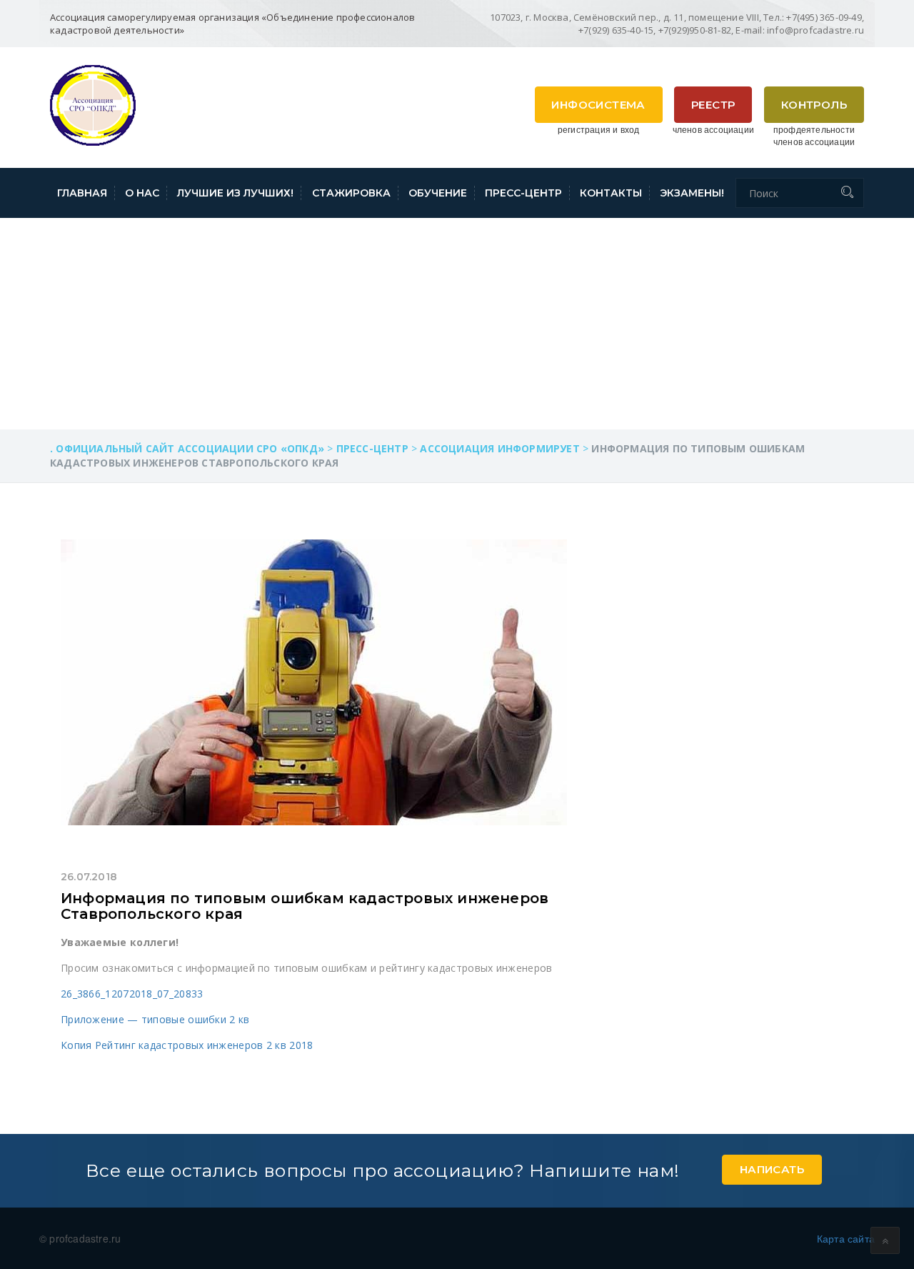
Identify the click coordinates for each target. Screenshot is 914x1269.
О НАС (142, 192)
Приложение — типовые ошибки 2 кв (155, 1019)
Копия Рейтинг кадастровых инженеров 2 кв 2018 (187, 1045)
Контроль (814, 104)
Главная (82, 192)
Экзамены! (692, 192)
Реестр (713, 104)
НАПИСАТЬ (772, 1169)
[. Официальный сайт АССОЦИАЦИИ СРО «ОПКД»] (93, 103)
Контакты (611, 192)
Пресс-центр (523, 192)
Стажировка (351, 192)
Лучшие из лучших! (235, 192)
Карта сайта (846, 1238)
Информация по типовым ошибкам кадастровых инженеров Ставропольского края (304, 906)
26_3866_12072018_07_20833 (132, 993)
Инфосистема (598, 104)
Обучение (437, 192)
